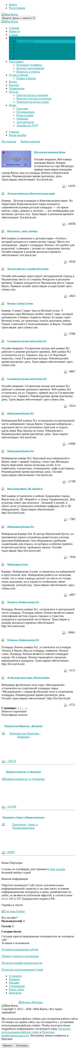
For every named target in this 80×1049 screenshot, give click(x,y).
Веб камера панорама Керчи (49, 152)
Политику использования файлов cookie (36, 1030)
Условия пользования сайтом (19, 949)
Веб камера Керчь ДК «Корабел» (25, 488)
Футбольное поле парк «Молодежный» (28, 677)
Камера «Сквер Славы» (20, 303)
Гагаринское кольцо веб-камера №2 (27, 378)
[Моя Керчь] (9, 14)
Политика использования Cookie (22, 969)
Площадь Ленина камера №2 (23, 639)
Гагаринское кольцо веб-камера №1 (27, 341)
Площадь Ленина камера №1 (23, 602)
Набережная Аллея (17, 564)
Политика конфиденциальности (21, 962)
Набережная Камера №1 (20, 413)
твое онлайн (57, 869)
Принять (7, 1045)
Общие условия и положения (20, 956)
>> (26, 708)
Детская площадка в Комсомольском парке (31, 193)
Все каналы (8, 141)
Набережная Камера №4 (20, 526)
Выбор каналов (30, 141)
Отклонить (22, 1045)
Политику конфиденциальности (28, 1034)
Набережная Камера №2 (20, 451)
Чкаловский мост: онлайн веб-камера (28, 268)
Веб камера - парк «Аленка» (22, 231)
